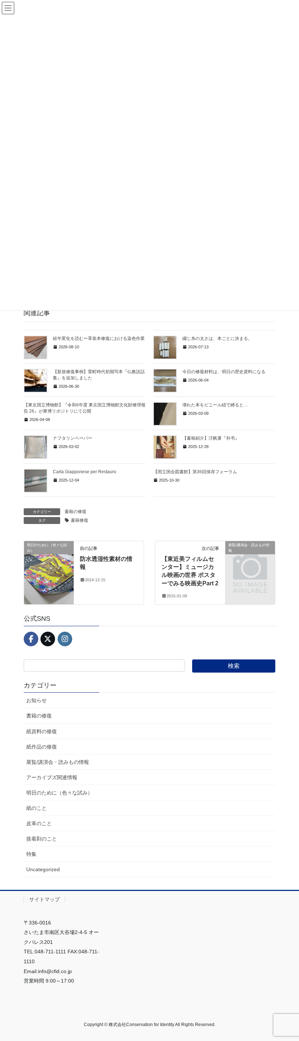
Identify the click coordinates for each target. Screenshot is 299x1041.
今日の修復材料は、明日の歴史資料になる (223, 371)
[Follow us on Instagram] (65, 639)
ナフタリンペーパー (72, 438)
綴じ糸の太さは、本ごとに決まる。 (217, 338)
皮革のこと (39, 823)
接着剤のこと (41, 839)
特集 (31, 854)
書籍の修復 (75, 511)
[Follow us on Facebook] (31, 639)
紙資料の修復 (41, 731)
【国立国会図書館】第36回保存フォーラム (195, 471)
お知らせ (36, 700)
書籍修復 (79, 520)
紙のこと (36, 808)
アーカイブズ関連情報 (51, 777)
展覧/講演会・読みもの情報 (57, 762)
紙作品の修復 (41, 747)
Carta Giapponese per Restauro (84, 471)
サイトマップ (44, 899)
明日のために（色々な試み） (59, 793)
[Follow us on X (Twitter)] (47, 639)
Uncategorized (43, 869)
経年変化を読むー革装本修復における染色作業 (99, 338)
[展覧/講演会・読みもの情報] (250, 556)
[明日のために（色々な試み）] (49, 568)
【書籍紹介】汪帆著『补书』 (210, 438)
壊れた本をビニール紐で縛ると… (215, 404)
